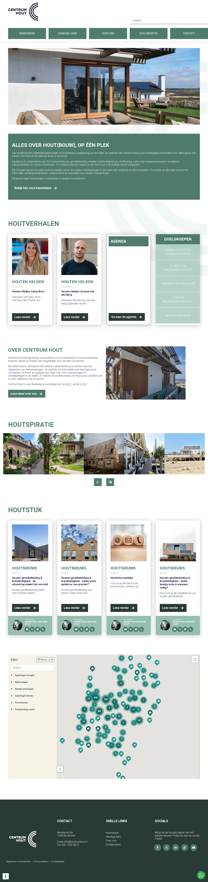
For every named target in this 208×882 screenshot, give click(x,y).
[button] (110, 482)
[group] (23, 453)
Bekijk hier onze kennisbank (32, 188)
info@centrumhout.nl (75, 841)
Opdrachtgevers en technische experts (178, 251)
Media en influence (178, 315)
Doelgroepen (148, 33)
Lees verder (22, 317)
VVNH (83, 384)
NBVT (69, 384)
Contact (189, 33)
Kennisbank (27, 33)
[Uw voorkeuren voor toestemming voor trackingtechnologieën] (6, 876)
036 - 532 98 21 (70, 844)
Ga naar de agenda (123, 317)
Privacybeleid (41, 861)
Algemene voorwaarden (18, 861)
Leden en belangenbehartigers (178, 299)
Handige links (67, 33)
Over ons (108, 33)
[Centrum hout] (23, 13)
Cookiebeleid (57, 861)
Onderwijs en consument (178, 283)
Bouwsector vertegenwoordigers (177, 267)
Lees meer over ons (24, 393)
